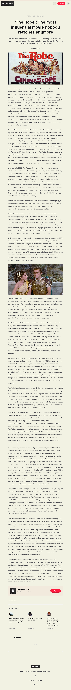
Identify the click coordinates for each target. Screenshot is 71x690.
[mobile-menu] (68, 3)
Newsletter (12, 600)
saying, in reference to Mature (19, 481)
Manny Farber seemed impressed (37, 453)
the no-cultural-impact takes (26, 122)
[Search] (54, 3)
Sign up (35, 684)
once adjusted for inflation (44, 135)
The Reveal (38, 680)
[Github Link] (35, 676)
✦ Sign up (56, 591)
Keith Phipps (35, 48)
